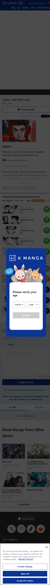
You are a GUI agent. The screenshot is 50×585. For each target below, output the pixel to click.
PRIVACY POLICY (25, 559)
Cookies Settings (25, 566)
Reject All (25, 573)
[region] (25, 564)
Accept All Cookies (25, 580)
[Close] (47, 547)
